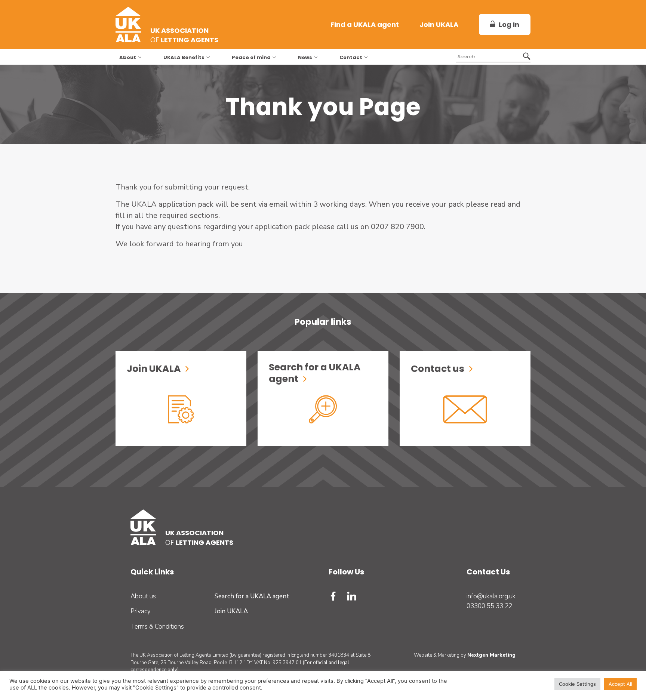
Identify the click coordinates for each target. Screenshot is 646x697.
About (127, 58)
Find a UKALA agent (364, 24)
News (305, 58)
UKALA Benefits (183, 58)
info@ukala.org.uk (491, 596)
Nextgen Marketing (491, 655)
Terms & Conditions (157, 626)
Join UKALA (438, 24)
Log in (509, 24)
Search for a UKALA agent (252, 596)
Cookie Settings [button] (577, 684)
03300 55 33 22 (489, 606)
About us (143, 596)
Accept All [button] (620, 684)
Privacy (140, 611)
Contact (350, 58)
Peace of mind (251, 58)
